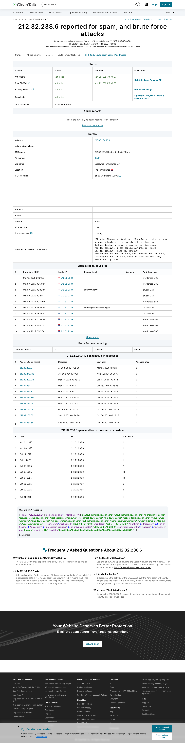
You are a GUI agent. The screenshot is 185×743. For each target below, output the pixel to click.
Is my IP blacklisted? (133, 19)
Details (49, 55)
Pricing (48, 714)
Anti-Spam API (19, 695)
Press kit (145, 710)
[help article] (29, 83)
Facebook (114, 715)
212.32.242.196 (27, 374)
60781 (97, 158)
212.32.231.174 (26, 403)
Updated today (83, 711)
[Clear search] (133, 4)
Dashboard (49, 710)
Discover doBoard (84, 691)
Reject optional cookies (162, 736)
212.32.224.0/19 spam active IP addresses (105, 55)
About (112, 683)
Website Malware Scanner (105, 12)
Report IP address (165, 19)
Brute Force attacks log (69, 55)
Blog (111, 711)
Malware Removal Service (55, 691)
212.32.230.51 (26, 415)
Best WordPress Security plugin (58, 683)
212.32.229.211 (27, 379)
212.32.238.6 (67, 278)
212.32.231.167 (26, 391)
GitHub (112, 719)
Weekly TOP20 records (86, 715)
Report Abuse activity (92, 125)
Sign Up (166, 4)
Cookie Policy (41, 736)
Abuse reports (34, 55)
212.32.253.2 (26, 368)
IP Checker (18, 12)
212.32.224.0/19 (102, 140)
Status (18, 55)
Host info (128, 12)
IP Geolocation (36, 12)
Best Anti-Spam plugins (22, 691)
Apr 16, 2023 (89, 41)
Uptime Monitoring (78, 12)
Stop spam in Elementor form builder (28, 705)
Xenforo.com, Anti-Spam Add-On (155, 687)
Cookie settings (148, 714)
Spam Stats (49, 718)
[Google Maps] (120, 175)
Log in (155, 4)
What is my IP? (149, 19)
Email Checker (56, 12)
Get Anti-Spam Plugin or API (148, 80)
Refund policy (115, 695)
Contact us (146, 706)
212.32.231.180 (27, 397)
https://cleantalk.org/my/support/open (132, 567)
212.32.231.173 (26, 385)
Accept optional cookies (162, 728)
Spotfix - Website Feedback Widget (92, 695)
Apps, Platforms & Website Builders (27, 687)
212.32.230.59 (26, 409)
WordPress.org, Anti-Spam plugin (155, 680)
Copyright (114, 699)
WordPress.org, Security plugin (155, 683)
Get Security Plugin (143, 89)
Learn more (24, 535)
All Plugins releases (53, 706)
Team (112, 687)
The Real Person (19, 716)
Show (92, 337)
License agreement (117, 702)
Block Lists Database (86, 719)
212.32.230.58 (26, 422)
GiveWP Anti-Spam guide (23, 709)
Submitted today (84, 708)
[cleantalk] (24, 4)
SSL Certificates (83, 683)
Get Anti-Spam (92, 644)
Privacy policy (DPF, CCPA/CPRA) (123, 691)
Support (145, 702)
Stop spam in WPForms (22, 712)
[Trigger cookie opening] (17, 726)
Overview (16, 683)
